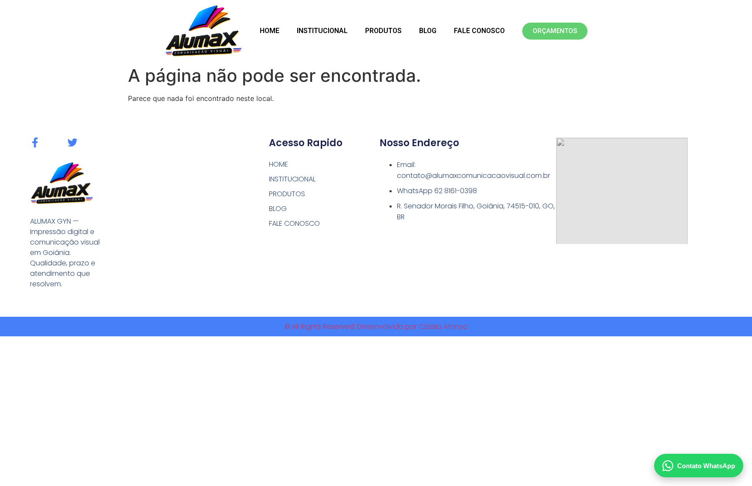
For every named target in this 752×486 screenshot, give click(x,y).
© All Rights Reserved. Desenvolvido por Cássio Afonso (376, 327)
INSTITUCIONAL (322, 31)
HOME (269, 31)
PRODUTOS (383, 31)
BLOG (427, 31)
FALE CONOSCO (479, 31)
